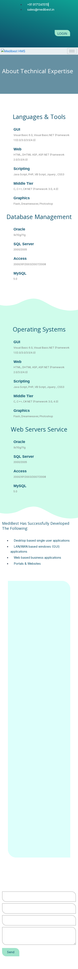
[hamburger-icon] (72, 51)
